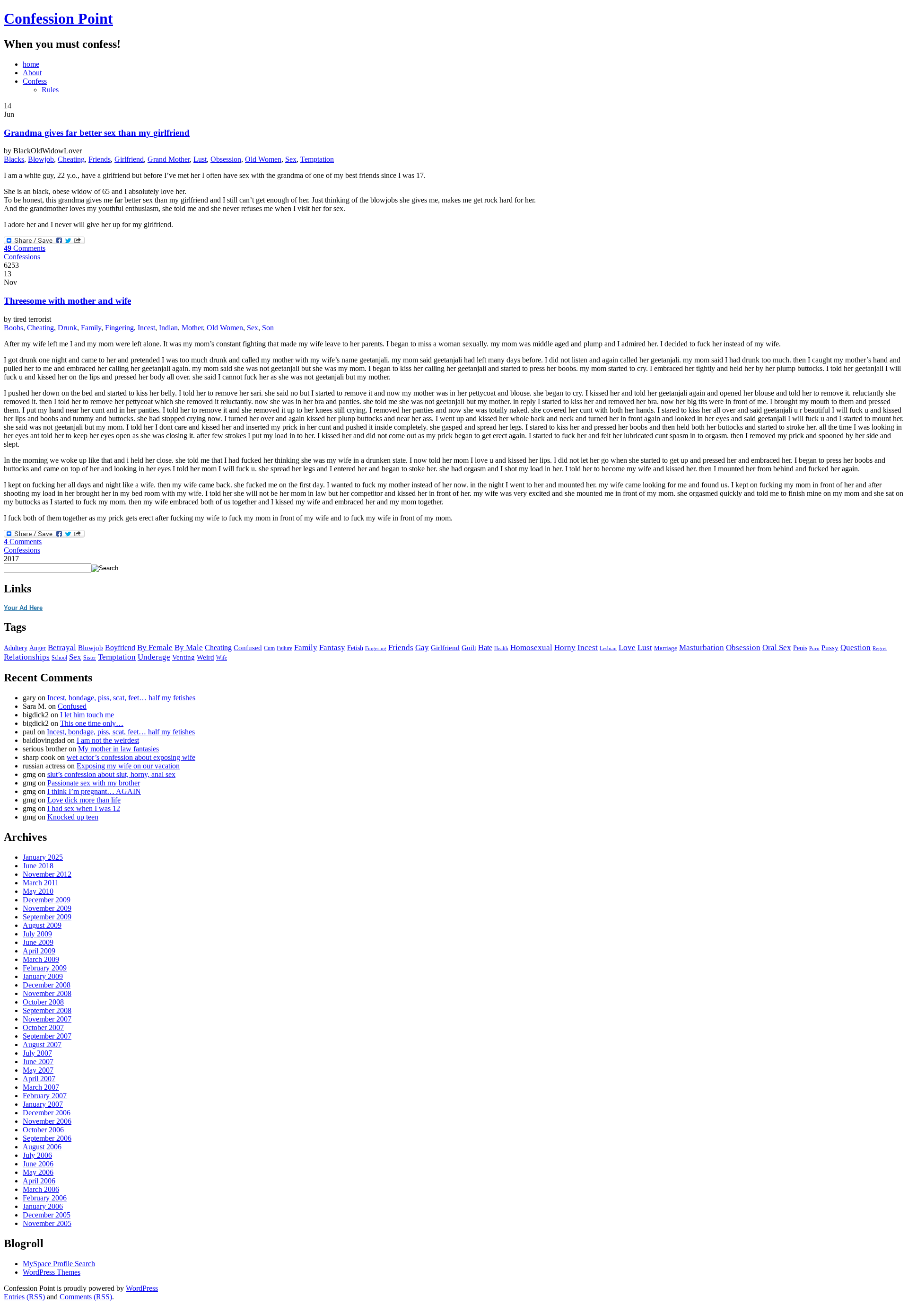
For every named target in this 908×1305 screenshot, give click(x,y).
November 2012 (47, 874)
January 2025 (43, 857)
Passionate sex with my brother (93, 783)
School (59, 657)
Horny (565, 647)
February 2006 (45, 1198)
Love (627, 647)
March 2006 (41, 1189)
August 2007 (42, 1044)
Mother (192, 328)
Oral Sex (776, 647)
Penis (800, 648)
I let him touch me (87, 715)
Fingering (119, 328)
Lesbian (608, 648)
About (32, 73)
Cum (269, 648)
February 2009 (45, 968)
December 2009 (46, 900)
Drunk (67, 328)
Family (91, 328)
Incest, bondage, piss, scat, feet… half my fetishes (121, 698)
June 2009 (38, 942)
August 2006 (42, 1147)
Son (268, 328)
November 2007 (47, 1019)
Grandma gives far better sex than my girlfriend (97, 133)
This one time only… (91, 723)
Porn (814, 648)
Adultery (15, 648)
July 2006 (37, 1155)
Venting (183, 657)
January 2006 (43, 1206)
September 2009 (47, 917)
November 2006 (47, 1121)
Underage (154, 656)
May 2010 (38, 891)
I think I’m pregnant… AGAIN (94, 791)
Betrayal (62, 647)
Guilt (469, 648)
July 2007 (37, 1053)
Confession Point (58, 18)
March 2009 (41, 959)
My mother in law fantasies (118, 749)
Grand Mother (169, 159)
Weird (205, 657)
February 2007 (45, 1096)
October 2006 (43, 1130)
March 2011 (41, 883)
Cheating (71, 159)
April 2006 (39, 1181)
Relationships (27, 656)
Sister (89, 658)
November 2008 (47, 993)
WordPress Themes (51, 1272)
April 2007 (39, 1079)
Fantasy (332, 647)
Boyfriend (120, 648)
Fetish (355, 648)
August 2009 (42, 925)
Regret (880, 648)
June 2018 (38, 866)
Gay (422, 647)
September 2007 (47, 1036)
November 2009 (47, 908)
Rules (50, 90)
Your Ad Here (23, 607)
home (31, 64)
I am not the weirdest (108, 740)
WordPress (142, 1288)
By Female (155, 647)
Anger (37, 648)
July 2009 (37, 934)
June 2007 (38, 1062)
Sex (291, 159)
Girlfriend (129, 159)
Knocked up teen (72, 817)
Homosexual (531, 647)
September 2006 (47, 1138)
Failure (284, 648)
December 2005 (46, 1215)
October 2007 (43, 1027)
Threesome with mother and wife (67, 301)
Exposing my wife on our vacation (128, 766)
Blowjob (41, 159)
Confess (35, 81)
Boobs (13, 328)
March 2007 (41, 1087)
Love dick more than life (84, 800)
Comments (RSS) (86, 1297)
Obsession (225, 159)
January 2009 (43, 976)
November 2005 (47, 1223)
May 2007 (38, 1070)
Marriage (665, 648)
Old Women (263, 159)
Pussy (829, 648)
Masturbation (701, 647)
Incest (146, 328)
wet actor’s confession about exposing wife (131, 757)
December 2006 (46, 1113)
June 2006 (38, 1164)
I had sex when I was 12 (83, 808)
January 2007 (43, 1104)
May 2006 (38, 1172)
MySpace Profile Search (59, 1264)
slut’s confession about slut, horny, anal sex (111, 774)
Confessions (22, 257)
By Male (189, 647)
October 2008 (43, 1002)
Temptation (317, 159)
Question (855, 647)
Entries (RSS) (24, 1297)
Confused (248, 648)
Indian (168, 328)
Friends (99, 159)
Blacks (14, 159)
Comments (24, 248)
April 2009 (39, 951)
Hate (485, 648)
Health (501, 648)
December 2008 (46, 985)
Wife (221, 658)
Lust (200, 159)
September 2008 (47, 1010)
